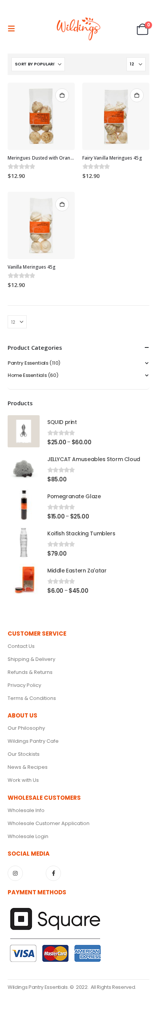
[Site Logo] (78, 28)
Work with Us (23, 780)
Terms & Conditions (32, 698)
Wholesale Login (28, 836)
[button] (14, 28)
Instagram (15, 873)
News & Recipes (28, 767)
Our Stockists (24, 754)
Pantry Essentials (28, 363)
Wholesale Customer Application (49, 823)
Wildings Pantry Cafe (33, 741)
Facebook (53, 873)
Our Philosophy (26, 728)
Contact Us (21, 646)
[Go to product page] (41, 116)
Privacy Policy (24, 685)
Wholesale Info (26, 810)
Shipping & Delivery (31, 659)
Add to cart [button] (62, 95)
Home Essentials (27, 375)
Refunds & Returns (30, 672)
